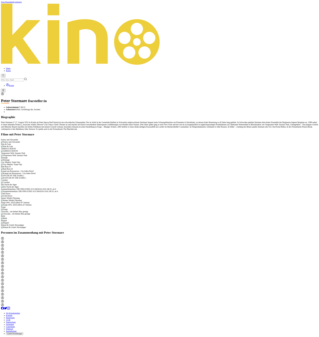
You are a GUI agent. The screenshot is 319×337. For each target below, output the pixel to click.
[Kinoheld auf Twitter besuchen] (5, 309)
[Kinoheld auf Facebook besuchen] (2, 309)
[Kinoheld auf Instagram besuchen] (8, 309)
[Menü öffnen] (3, 90)
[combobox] (12, 80)
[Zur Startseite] (159, 34)
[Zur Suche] (3, 75)
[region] (159, 183)
